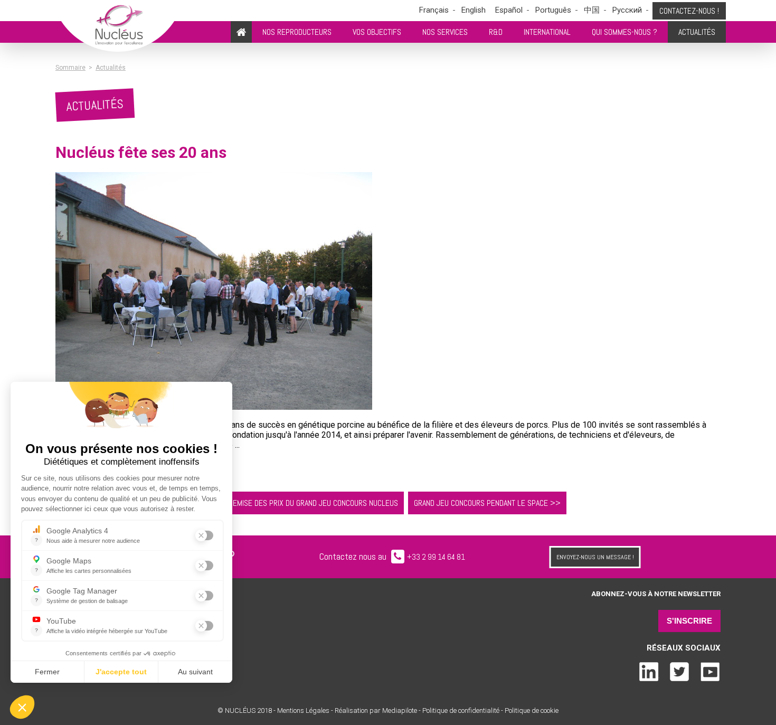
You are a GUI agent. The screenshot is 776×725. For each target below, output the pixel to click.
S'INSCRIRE (689, 620)
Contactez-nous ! (689, 10)
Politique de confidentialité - (462, 710)
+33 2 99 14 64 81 (436, 557)
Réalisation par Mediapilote (377, 710)
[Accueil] (241, 32)
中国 (592, 10)
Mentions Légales (303, 710)
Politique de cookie (532, 710)
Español (509, 10)
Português (553, 10)
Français (434, 10)
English (473, 10)
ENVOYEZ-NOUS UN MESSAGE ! (595, 557)
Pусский (627, 10)
